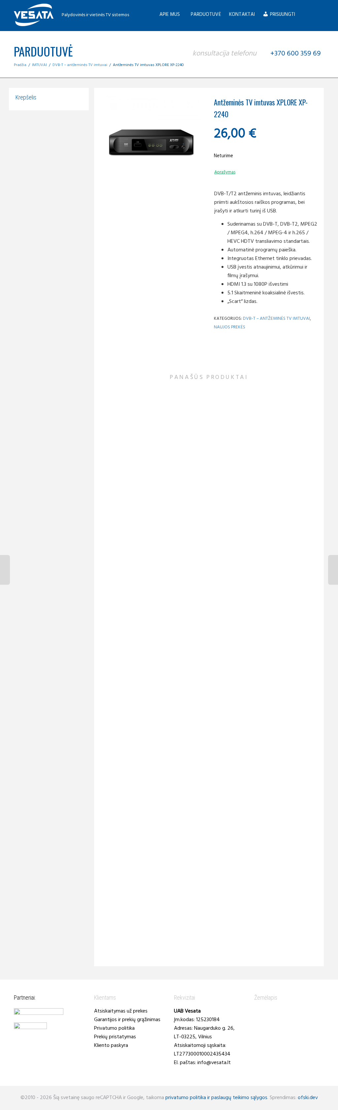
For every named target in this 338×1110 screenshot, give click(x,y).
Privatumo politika (114, 1028)
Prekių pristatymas (115, 1037)
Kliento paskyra (111, 1045)
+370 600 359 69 (295, 53)
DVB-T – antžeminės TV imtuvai (79, 65)
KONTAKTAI (242, 14)
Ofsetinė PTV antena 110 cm (132, 466)
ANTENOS (123, 456)
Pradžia (20, 65)
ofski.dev (308, 1097)
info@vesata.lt (214, 1062)
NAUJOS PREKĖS (229, 327)
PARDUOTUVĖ (206, 14)
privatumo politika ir (187, 1097)
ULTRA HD (291, 789)
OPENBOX (280, 789)
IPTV (205, 773)
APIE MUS (170, 14)
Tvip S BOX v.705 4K (208, 778)
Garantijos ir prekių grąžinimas (127, 1020)
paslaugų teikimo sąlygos (239, 1097)
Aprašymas (224, 172)
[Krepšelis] (305, 14)
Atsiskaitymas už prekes (121, 1011)
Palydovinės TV (132, 461)
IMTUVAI (39, 65)
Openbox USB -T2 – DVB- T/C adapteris (285, 796)
